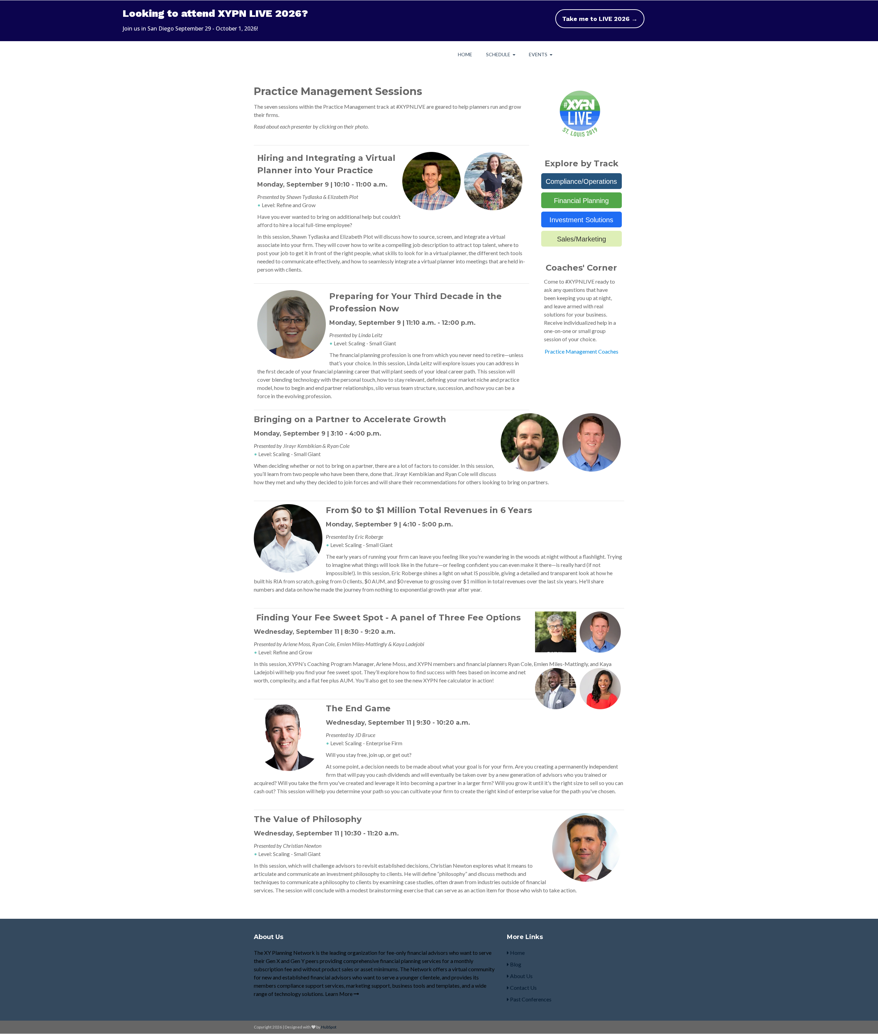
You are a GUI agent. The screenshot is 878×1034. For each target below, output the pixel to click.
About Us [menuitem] (521, 976)
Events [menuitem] (538, 54)
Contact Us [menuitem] (523, 987)
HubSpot (328, 1027)
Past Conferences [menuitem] (530, 999)
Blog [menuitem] (515, 964)
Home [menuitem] (465, 54)
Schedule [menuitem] (498, 54)
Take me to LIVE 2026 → (600, 18)
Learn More (339, 993)
